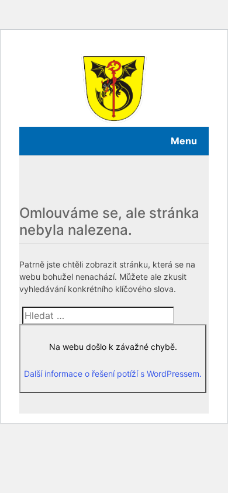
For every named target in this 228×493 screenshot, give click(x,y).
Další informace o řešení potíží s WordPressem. (113, 374)
